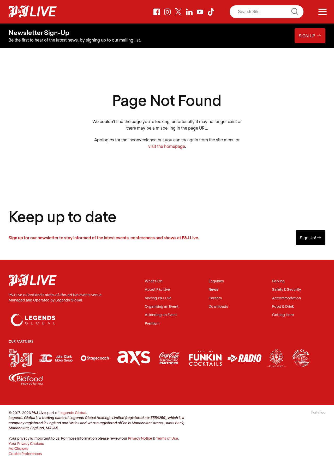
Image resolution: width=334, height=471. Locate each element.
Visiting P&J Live (158, 298)
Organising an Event (161, 307)
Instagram (167, 12)
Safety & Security (286, 290)
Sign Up (310, 35)
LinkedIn (189, 12)
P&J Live (33, 11)
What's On (153, 281)
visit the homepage (166, 146)
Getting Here (283, 315)
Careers (215, 298)
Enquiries (216, 281)
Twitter (178, 12)
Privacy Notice (140, 438)
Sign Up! (310, 237)
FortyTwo (318, 412)
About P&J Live (157, 290)
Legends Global (72, 412)
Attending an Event (161, 315)
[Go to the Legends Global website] (33, 315)
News (213, 290)
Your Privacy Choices (26, 443)
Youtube (200, 12)
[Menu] (322, 12)
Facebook (156, 12)
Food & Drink (283, 307)
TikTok (210, 12)
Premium (152, 323)
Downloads (218, 307)
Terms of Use (167, 438)
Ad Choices (18, 448)
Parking (278, 281)
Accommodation (286, 298)
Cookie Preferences (25, 453)
